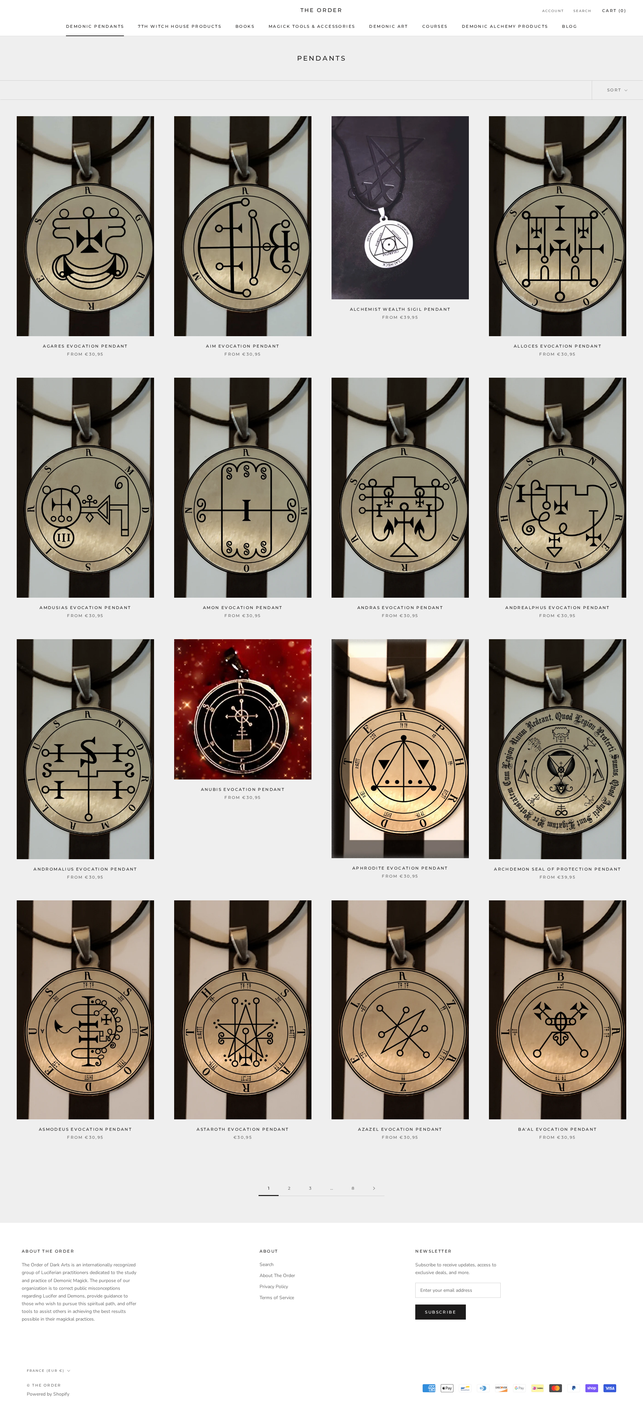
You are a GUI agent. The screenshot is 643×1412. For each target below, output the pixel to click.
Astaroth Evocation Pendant (243, 1129)
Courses (435, 26)
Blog (569, 26)
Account (553, 11)
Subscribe (440, 1312)
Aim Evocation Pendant (242, 346)
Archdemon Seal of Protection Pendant (557, 869)
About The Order (277, 1275)
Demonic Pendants (95, 26)
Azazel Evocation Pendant (400, 1129)
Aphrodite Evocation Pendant (400, 868)
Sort (615, 89)
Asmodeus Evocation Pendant (85, 1129)
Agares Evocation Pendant (85, 346)
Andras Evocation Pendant (400, 607)
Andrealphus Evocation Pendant (557, 607)
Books (245, 26)
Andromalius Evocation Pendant (85, 869)
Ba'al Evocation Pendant (557, 1129)
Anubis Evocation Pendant (243, 789)
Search (582, 11)
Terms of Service (277, 1297)
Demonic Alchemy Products (505, 26)
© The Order (44, 1385)
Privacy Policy (274, 1286)
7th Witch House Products (179, 26)
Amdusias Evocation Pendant (85, 607)
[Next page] (374, 1188)
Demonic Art (388, 26)
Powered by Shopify (48, 1394)
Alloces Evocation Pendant (557, 346)
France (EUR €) (45, 1370)
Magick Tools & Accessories (312, 26)
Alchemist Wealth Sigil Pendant (400, 309)
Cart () (614, 10)
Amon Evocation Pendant (243, 607)
